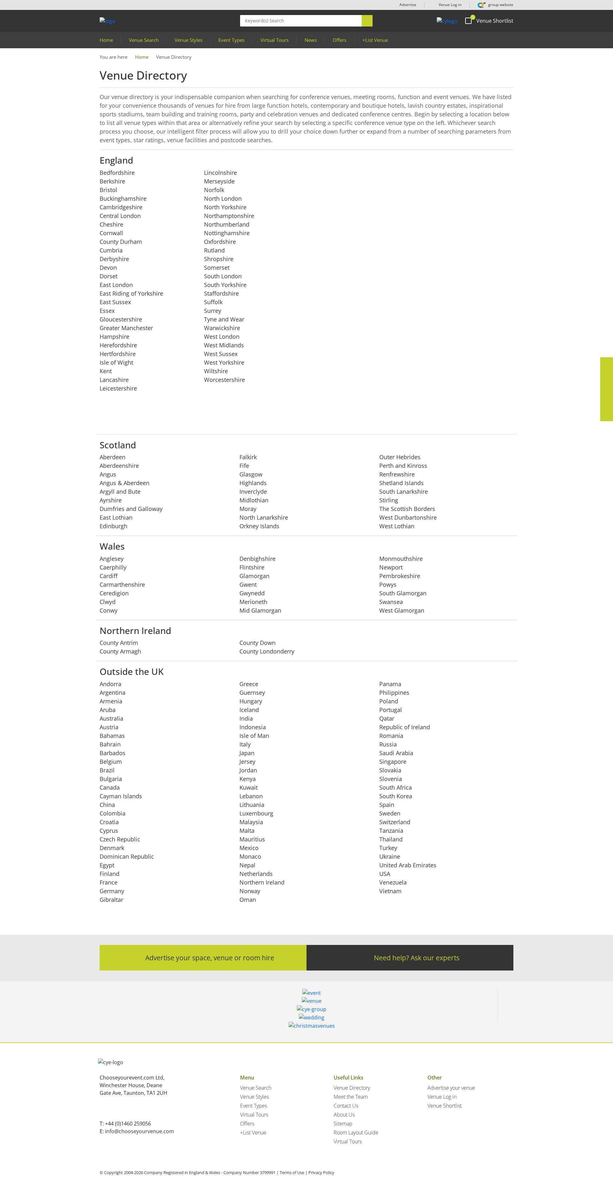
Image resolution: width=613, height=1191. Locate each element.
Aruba (108, 710)
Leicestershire (118, 388)
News (311, 40)
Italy (245, 744)
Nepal (247, 865)
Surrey (212, 310)
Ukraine (389, 856)
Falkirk (248, 457)
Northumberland (226, 224)
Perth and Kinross (403, 465)
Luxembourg (256, 813)
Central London (120, 216)
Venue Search (144, 40)
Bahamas (112, 735)
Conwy (108, 610)
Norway (249, 891)
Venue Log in (449, 4)
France (108, 882)
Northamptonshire (229, 216)
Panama (390, 684)
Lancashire (114, 379)
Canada (110, 787)
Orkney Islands (259, 526)
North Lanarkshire (263, 517)
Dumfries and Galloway (131, 509)
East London (116, 285)
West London (221, 336)
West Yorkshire (224, 362)
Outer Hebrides (399, 457)
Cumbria (111, 250)
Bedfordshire (117, 172)
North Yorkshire (225, 207)
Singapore (392, 761)
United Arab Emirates (407, 865)
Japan (246, 753)
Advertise (407, 4)
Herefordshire (118, 345)
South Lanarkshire (403, 491)
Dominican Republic (127, 856)
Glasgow (250, 474)
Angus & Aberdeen (124, 483)
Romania (391, 735)
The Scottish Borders (407, 509)
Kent (106, 371)
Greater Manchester (126, 328)
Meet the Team (351, 1096)
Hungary (250, 701)
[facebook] (606, 363)
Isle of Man (254, 735)
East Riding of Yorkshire (131, 293)
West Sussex (221, 354)
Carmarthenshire (122, 584)
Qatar (386, 718)
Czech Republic (120, 839)
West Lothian (396, 526)
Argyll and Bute (120, 491)
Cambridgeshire (121, 207)
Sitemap (343, 1123)
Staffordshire (221, 293)
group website (500, 4)
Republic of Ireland (404, 727)
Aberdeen (112, 457)
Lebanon (251, 796)
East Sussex (115, 302)
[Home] (447, 21)
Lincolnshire (220, 172)
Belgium (111, 761)
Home (106, 40)
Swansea (391, 602)
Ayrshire (111, 500)
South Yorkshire (225, 285)
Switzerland (394, 822)
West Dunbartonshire (408, 517)
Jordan (248, 770)
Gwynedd (252, 593)
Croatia (109, 822)
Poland (388, 701)
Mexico (249, 848)
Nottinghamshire (227, 233)
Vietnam (390, 891)
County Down (257, 642)
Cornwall (111, 233)
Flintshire (251, 567)
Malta (246, 830)
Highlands (253, 483)
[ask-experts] (606, 414)
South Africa (395, 787)
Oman (247, 899)
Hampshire (114, 336)
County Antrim (119, 642)
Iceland (249, 710)
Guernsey (252, 692)
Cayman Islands (121, 796)
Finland (109, 874)
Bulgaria (111, 779)
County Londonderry (266, 651)
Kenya (247, 779)
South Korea (395, 796)
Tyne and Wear (224, 319)
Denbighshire (257, 558)
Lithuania (251, 804)
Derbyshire (114, 259)
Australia (111, 718)
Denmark (112, 848)
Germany (112, 891)
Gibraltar (111, 899)
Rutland (214, 250)
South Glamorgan (403, 593)
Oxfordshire (220, 241)
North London (223, 198)
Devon (108, 267)
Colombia (112, 813)
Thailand (391, 839)
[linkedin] (606, 389)
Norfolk (214, 190)
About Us (344, 1114)
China (107, 804)
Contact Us (346, 1105)
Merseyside (219, 181)
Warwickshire (222, 328)
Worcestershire (224, 379)
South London (223, 276)
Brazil (107, 770)
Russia (388, 744)
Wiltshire (216, 371)
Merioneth (253, 602)
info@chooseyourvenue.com (139, 1131)
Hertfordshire (118, 354)
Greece (248, 684)
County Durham (121, 241)
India (246, 718)
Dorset (108, 276)
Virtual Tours (275, 40)
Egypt (107, 865)
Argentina (112, 692)
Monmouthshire (401, 558)
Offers (339, 40)
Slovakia (390, 770)
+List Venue (375, 40)
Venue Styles (188, 40)
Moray (247, 509)
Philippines (394, 692)
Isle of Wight (116, 362)
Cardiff (108, 576)
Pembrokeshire (399, 576)
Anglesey (112, 558)
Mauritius (252, 839)
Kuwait (248, 787)
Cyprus (109, 830)
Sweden (389, 813)
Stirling (388, 500)
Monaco (250, 856)
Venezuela (393, 882)
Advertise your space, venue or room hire (209, 957)
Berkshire (112, 181)
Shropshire (218, 259)
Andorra (110, 684)
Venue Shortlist (445, 1105)
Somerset (217, 267)
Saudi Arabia (396, 753)
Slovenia (390, 779)
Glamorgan (254, 576)
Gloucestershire (121, 319)
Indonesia (252, 727)
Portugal (390, 710)
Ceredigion (114, 593)
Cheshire (111, 224)
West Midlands (224, 345)
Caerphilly (113, 567)
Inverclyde (253, 491)
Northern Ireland (261, 882)
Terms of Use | (293, 1172)
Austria (109, 727)
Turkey (388, 848)
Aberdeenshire (119, 465)
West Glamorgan (401, 610)
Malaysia (251, 822)
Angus (108, 474)
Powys (388, 584)
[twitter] (606, 376)
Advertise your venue (451, 1087)
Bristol (108, 190)
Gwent (248, 584)
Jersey (247, 761)
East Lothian (116, 517)
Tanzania (391, 830)
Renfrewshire (397, 474)
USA (384, 874)
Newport (391, 567)
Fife (244, 465)
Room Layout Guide (356, 1132)
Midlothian (254, 500)
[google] (606, 402)
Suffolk (213, 302)
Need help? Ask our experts (416, 957)
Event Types (231, 40)
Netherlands (256, 874)
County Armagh (120, 651)
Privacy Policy (321, 1172)
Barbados (112, 753)
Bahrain (110, 744)
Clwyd (108, 602)
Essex (107, 310)
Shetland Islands (401, 483)
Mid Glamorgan (260, 610)
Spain (386, 804)
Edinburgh (113, 526)
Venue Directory (352, 1087)
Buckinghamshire (123, 198)
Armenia (111, 701)
